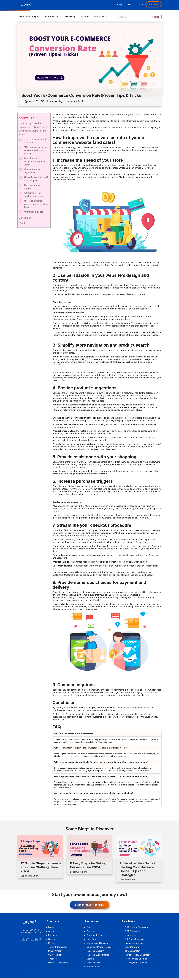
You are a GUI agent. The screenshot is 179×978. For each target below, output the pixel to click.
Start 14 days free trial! (89, 904)
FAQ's (22, 222)
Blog (130, 4)
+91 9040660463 (30, 929)
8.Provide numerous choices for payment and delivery (35, 204)
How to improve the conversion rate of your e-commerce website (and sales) (33, 129)
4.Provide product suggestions (32, 171)
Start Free (153, 4)
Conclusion (25, 218)
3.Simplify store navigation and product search (34, 161)
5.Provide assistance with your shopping (35, 179)
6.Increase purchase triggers (33, 187)
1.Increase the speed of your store (35, 141)
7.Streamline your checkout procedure (33, 194)
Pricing (119, 4)
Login (140, 4)
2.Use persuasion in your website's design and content (35, 150)
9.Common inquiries (33, 211)
